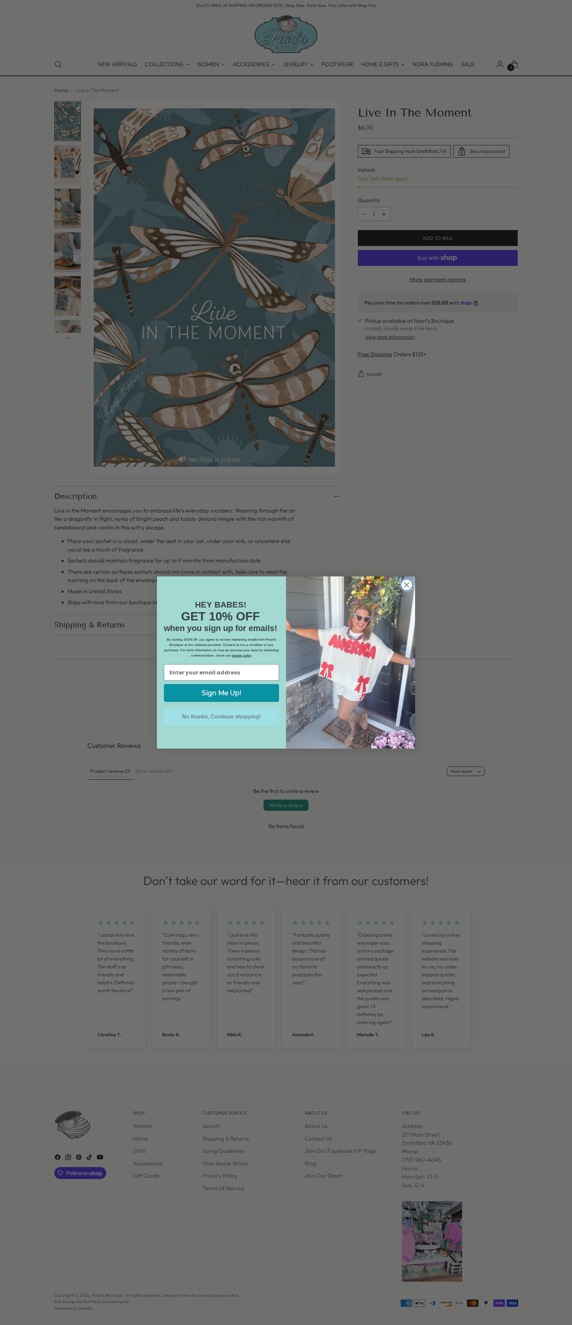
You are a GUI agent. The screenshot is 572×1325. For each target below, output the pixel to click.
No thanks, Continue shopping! (221, 716)
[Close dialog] (406, 585)
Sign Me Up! (221, 693)
